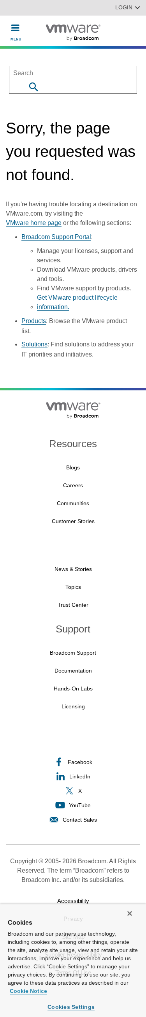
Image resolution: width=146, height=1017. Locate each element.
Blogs (73, 467)
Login (123, 7)
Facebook (80, 762)
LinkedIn (79, 776)
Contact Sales (80, 820)
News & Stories (73, 569)
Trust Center (73, 605)
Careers (73, 485)
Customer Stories (73, 521)
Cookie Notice (28, 991)
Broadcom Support (73, 653)
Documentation (73, 670)
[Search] (33, 86)
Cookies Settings (71, 1007)
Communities (73, 503)
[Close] (129, 913)
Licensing (73, 706)
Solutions (34, 344)
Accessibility (73, 901)
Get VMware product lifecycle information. (77, 302)
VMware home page (34, 223)
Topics (73, 587)
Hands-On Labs (73, 688)
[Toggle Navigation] (15, 27)
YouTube (80, 805)
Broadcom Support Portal (56, 237)
